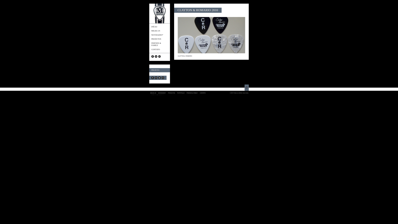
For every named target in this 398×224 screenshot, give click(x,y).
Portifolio (180, 93)
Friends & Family (192, 93)
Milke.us (153, 93)
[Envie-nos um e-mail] (160, 56)
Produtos (171, 93)
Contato (203, 93)
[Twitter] (156, 56)
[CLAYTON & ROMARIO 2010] (211, 53)
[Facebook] (153, 56)
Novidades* (162, 93)
